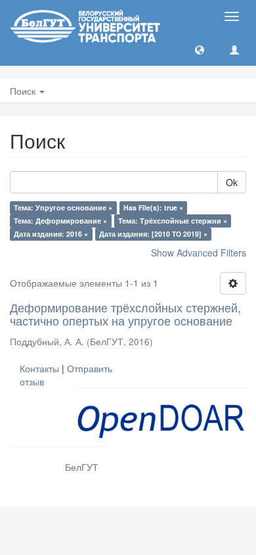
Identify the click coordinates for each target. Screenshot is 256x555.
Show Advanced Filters (198, 252)
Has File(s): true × (153, 207)
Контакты (39, 368)
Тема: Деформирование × (60, 221)
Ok (232, 182)
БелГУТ (81, 466)
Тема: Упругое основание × (63, 207)
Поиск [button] (24, 90)
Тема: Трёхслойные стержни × (172, 221)
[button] (199, 49)
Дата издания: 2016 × (51, 234)
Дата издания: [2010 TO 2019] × (153, 234)
